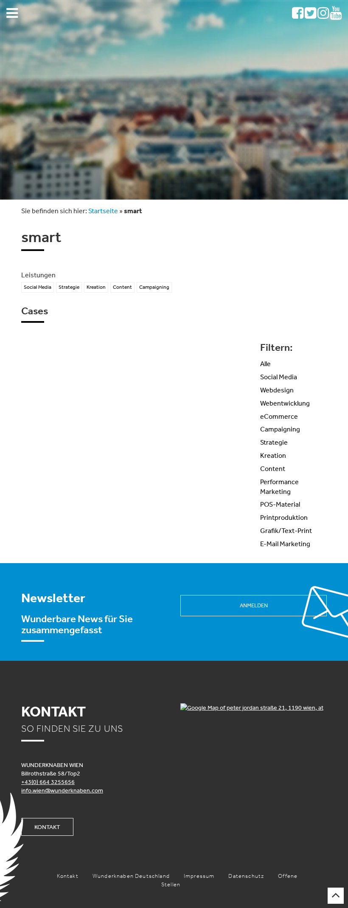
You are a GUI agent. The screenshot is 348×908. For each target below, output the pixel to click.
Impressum (199, 876)
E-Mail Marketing (285, 543)
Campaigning (280, 429)
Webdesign (277, 390)
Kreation (273, 455)
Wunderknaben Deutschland (131, 876)
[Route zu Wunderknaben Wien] (253, 707)
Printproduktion (284, 517)
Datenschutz (246, 876)
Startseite (103, 210)
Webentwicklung (285, 403)
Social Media (278, 376)
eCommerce (279, 416)
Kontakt (47, 827)
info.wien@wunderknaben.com (62, 790)
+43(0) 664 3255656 (48, 782)
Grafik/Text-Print (286, 530)
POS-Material (280, 504)
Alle (265, 363)
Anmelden (254, 605)
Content (272, 468)
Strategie (274, 442)
